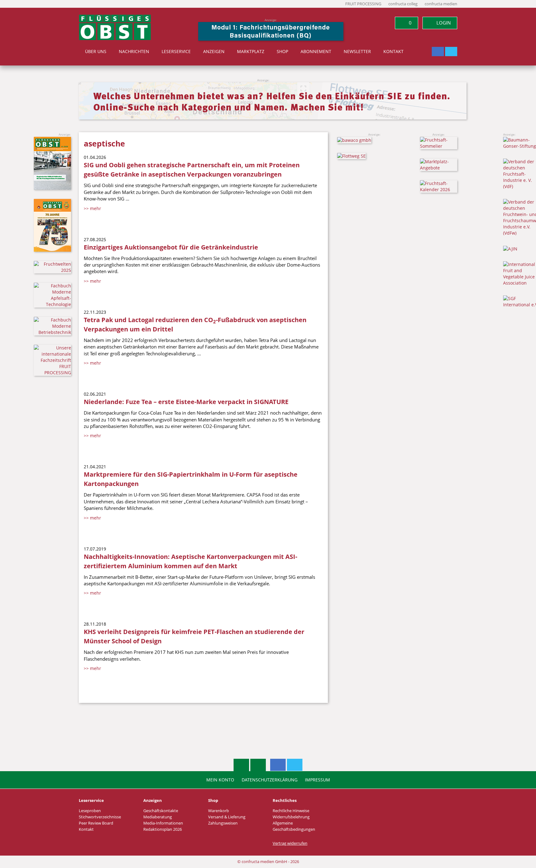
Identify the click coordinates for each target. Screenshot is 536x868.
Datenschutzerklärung (269, 780)
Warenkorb (218, 810)
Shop (282, 51)
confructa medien (441, 4)
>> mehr (92, 208)
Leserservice (176, 51)
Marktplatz (250, 51)
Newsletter (357, 51)
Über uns (95, 51)
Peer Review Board (96, 823)
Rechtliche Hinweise (291, 810)
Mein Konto (220, 780)
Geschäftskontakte (160, 810)
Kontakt (393, 51)
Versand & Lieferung (226, 817)
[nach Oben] (241, 765)
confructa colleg (403, 4)
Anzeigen (214, 51)
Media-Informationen (163, 823)
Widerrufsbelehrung (291, 817)
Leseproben (90, 810)
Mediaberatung (157, 817)
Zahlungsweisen (223, 823)
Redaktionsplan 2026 (162, 829)
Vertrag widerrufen (290, 843)
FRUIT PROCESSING (363, 4)
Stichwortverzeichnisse (100, 817)
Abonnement (316, 51)
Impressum (317, 780)
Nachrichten (134, 51)
